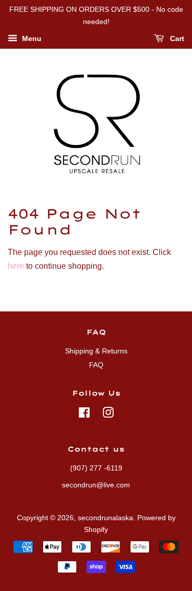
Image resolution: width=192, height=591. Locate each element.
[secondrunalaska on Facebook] (84, 415)
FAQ (96, 365)
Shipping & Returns (96, 351)
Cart (176, 38)
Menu (30, 38)
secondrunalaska (105, 518)
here (16, 266)
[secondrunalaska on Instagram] (108, 415)
